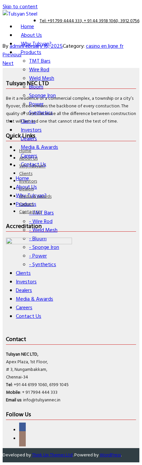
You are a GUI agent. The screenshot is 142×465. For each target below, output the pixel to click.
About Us (28, 158)
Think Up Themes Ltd (52, 455)
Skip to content (20, 7)
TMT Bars (40, 61)
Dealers (26, 189)
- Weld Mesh (43, 230)
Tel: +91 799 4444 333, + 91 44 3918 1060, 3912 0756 (89, 21)
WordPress (110, 455)
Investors (28, 181)
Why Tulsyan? (32, 166)
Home (25, 151)
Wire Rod (39, 70)
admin (16, 46)
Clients (25, 174)
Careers (26, 204)
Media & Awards (35, 197)
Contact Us (30, 212)
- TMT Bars (41, 213)
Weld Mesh (41, 78)
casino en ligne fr (105, 46)
